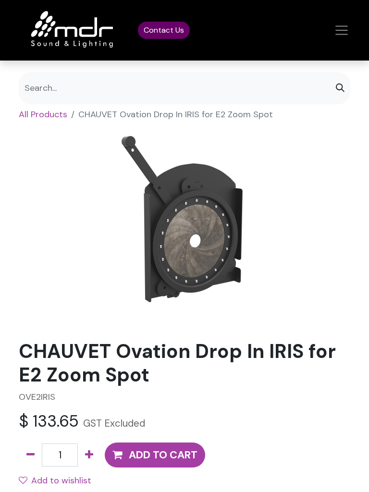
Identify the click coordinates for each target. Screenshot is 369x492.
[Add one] (89, 455)
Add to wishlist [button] (61, 480)
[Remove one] (30, 455)
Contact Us (164, 30)
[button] (155, 455)
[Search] (340, 88)
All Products (43, 114)
